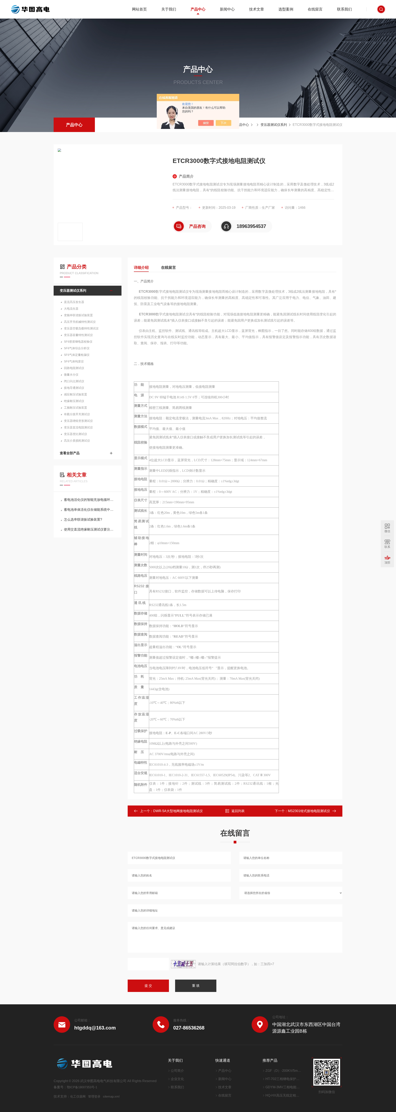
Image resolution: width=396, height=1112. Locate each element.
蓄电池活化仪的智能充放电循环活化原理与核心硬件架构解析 (89, 499)
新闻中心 (227, 9)
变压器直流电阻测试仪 (78, 427)
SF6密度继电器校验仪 (78, 341)
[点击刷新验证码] (183, 964)
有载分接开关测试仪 (77, 414)
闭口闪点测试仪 (74, 381)
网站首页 (139, 9)
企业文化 (177, 1079)
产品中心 (198, 9)
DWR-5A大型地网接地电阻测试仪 (178, 811)
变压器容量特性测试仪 (78, 335)
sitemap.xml (111, 1096)
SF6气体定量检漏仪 (77, 354)
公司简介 (177, 1070)
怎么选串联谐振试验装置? (83, 519)
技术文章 (256, 9)
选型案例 (285, 9)
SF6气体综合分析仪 (77, 348)
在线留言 (315, 9)
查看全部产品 (70, 453)
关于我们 (168, 9)
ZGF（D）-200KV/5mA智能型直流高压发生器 (283, 1070)
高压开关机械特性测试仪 (80, 321)
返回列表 (238, 811)
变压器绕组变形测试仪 (78, 420)
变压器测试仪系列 (273, 124)
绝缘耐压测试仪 (74, 401)
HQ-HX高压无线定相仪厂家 (283, 1095)
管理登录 (94, 1096)
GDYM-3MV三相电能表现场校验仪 (283, 1087)
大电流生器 (71, 308)
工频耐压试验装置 (75, 407)
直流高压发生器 (74, 302)
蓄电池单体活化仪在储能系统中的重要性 (89, 509)
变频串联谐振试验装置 (78, 315)
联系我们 (344, 9)
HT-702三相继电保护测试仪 (283, 1079)
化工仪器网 (78, 1096)
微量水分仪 (71, 374)
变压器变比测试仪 (75, 434)
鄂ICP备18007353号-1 (82, 1087)
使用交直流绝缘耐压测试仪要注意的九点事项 (89, 529)
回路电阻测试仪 (74, 368)
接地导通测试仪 (74, 387)
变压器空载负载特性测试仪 (81, 328)
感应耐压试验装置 (75, 394)
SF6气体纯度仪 (74, 361)
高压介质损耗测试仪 (77, 440)
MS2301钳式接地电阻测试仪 (309, 811)
